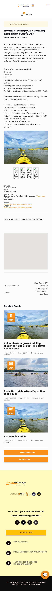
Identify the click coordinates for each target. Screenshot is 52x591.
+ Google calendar (31, 219)
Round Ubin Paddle (15, 436)
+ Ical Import (12, 219)
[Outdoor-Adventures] (26, 5)
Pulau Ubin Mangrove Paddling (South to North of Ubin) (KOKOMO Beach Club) (24, 346)
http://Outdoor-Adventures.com (18, 207)
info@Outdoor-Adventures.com (18, 204)
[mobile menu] (47, 5)
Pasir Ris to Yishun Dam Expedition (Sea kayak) (24, 392)
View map (41, 196)
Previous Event (27, 452)
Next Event (24, 459)
